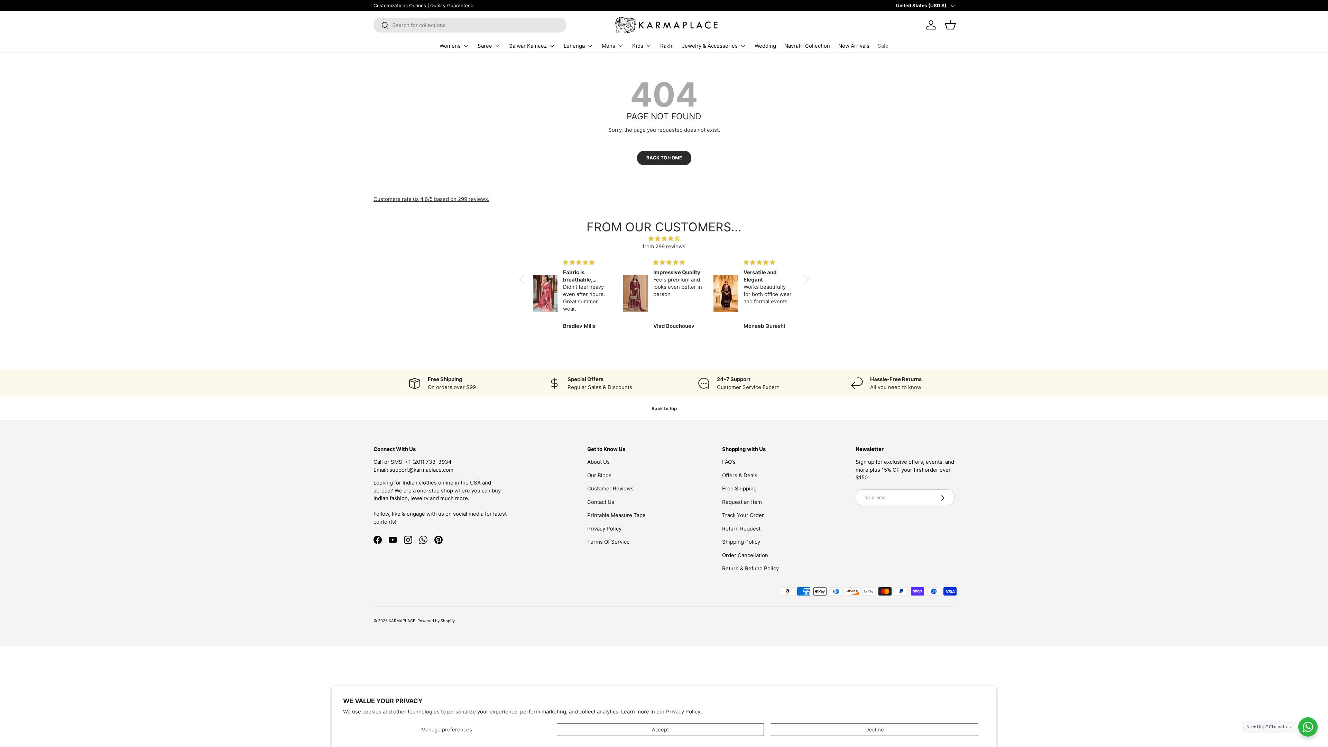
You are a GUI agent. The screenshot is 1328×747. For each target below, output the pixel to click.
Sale (883, 46)
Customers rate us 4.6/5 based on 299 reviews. (431, 199)
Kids (637, 46)
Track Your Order (743, 515)
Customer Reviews (610, 489)
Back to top (664, 408)
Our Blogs (599, 475)
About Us (598, 462)
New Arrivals (853, 46)
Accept (660, 729)
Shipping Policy (741, 542)
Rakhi (667, 46)
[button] (523, 279)
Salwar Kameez (528, 46)
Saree (485, 46)
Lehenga (574, 46)
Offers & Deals (739, 475)
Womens (450, 46)
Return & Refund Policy (750, 568)
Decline (874, 729)
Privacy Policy (604, 528)
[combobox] (470, 25)
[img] (664, 239)
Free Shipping (739, 489)
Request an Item (742, 502)
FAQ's (729, 462)
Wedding (765, 46)
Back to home (664, 157)
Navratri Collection (807, 46)
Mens (608, 46)
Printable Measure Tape (616, 515)
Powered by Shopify (436, 620)
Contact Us (600, 502)
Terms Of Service (608, 542)
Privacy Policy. (683, 711)
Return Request (741, 528)
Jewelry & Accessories (710, 46)
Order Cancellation (745, 555)
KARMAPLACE (402, 620)
